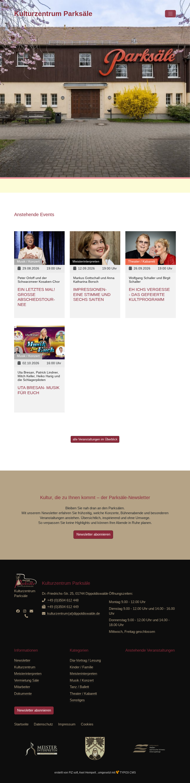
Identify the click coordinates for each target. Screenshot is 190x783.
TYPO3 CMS (127, 772)
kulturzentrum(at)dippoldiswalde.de (73, 613)
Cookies (87, 724)
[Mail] (31, 611)
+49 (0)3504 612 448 (63, 600)
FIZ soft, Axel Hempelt (83, 772)
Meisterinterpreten (83, 674)
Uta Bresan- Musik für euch (39, 390)
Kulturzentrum (53, 13)
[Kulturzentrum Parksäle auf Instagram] (24, 611)
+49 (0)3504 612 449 (63, 607)
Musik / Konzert (82, 680)
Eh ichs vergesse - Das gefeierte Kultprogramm (149, 294)
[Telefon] (26, 616)
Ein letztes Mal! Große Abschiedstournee (36, 297)
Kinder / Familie (81, 667)
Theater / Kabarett (83, 693)
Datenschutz (43, 724)
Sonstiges (77, 700)
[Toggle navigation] (170, 13)
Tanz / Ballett (79, 687)
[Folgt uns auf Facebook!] (18, 611)
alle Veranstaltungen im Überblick (95, 439)
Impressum (67, 724)
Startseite (21, 724)
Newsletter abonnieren (93, 534)
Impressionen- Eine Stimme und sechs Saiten (92, 294)
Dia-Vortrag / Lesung (85, 660)
